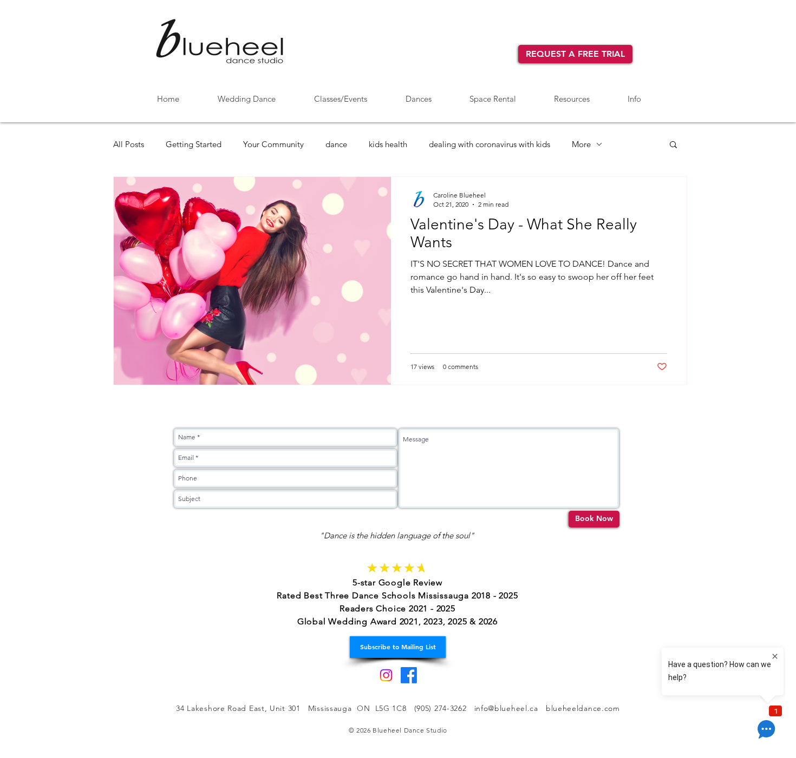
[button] (418, 94)
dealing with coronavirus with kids (489, 144)
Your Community (273, 144)
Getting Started (193, 144)
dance (336, 144)
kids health (388, 144)
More (581, 144)
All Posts (128, 144)
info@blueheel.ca (506, 708)
